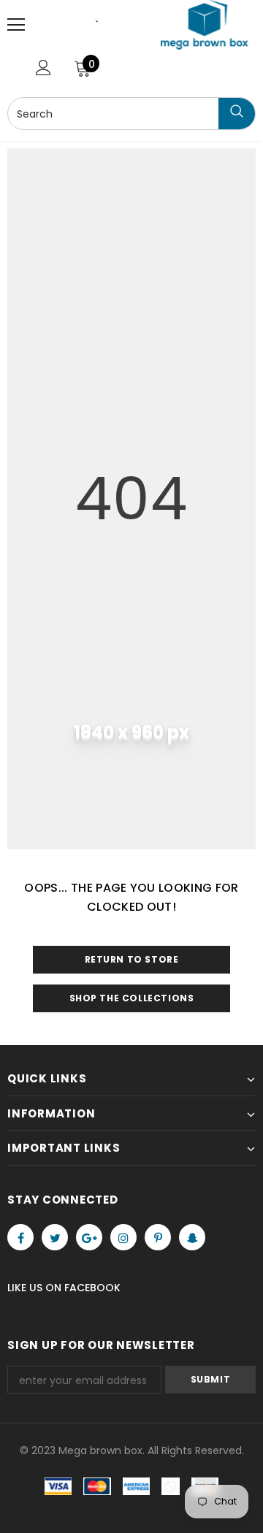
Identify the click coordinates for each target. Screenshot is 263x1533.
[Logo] (204, 25)
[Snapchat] (192, 1237)
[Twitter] (55, 1237)
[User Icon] (43, 67)
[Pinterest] (158, 1237)
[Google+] (89, 1237)
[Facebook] (20, 1237)
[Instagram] (123, 1237)
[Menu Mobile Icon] (16, 25)
